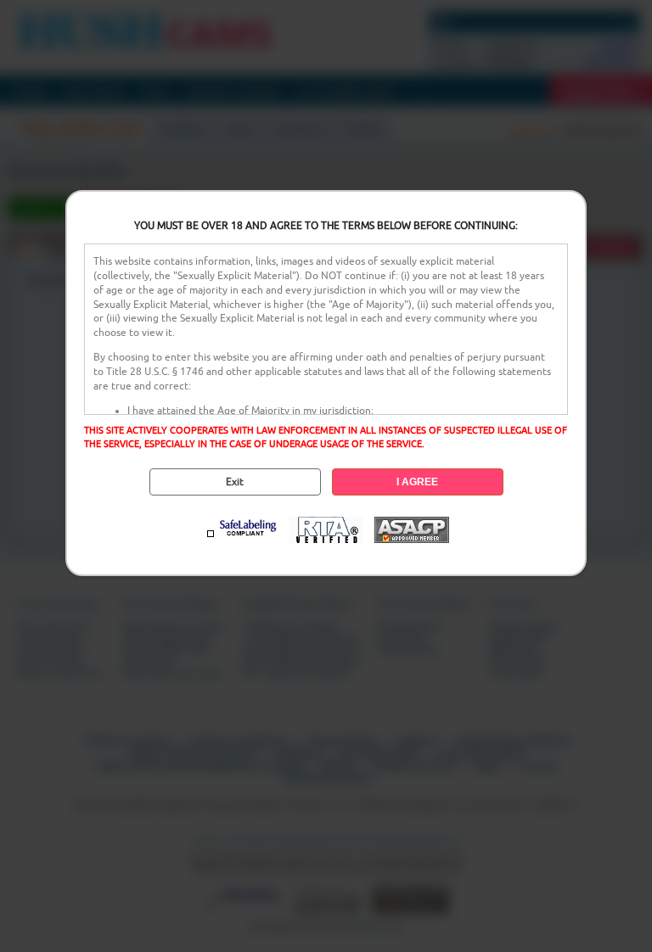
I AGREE (417, 482)
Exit (235, 482)
